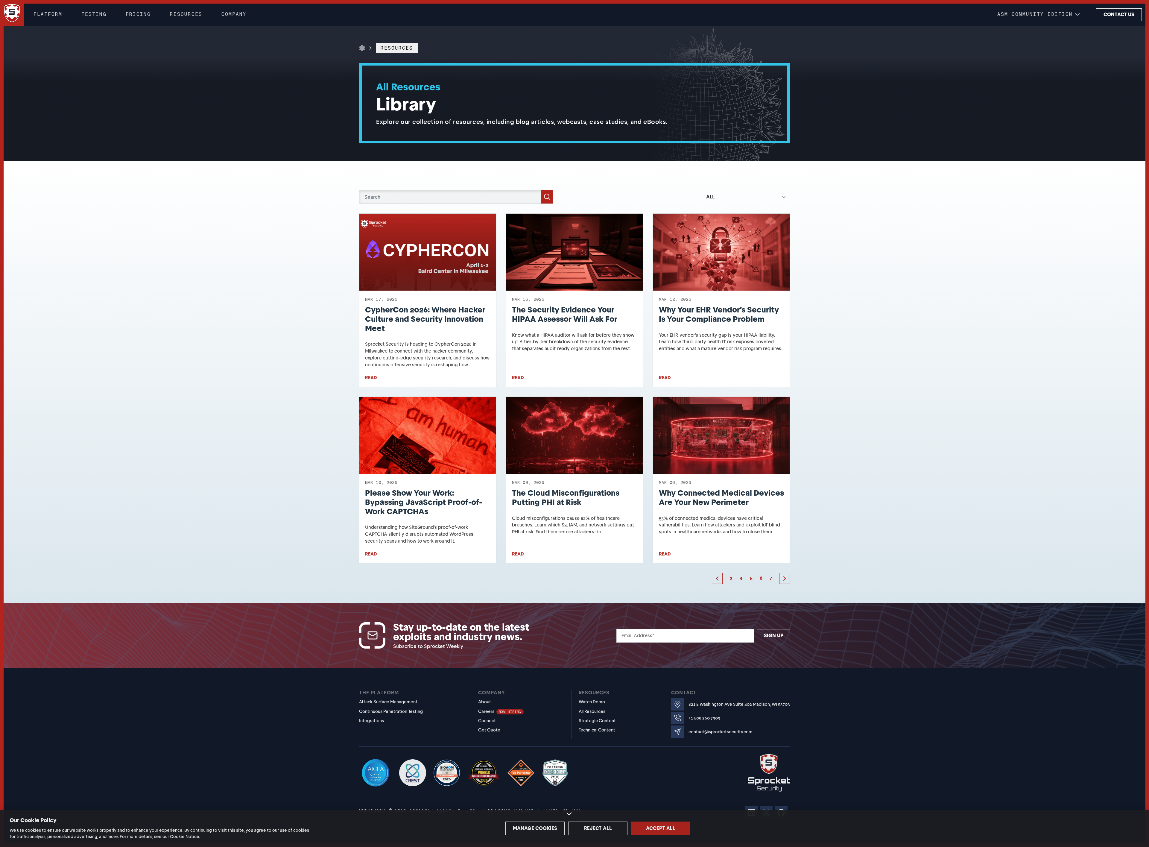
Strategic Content (597, 720)
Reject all (598, 828)
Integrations (371, 720)
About (484, 701)
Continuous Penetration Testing (391, 711)
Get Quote (489, 730)
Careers (499, 711)
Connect (487, 720)
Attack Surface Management (388, 701)
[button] (1039, 14)
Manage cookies (535, 828)
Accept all (660, 828)
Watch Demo (592, 701)
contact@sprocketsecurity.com (720, 732)
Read (371, 377)
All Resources (592, 711)
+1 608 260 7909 (704, 718)
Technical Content (597, 730)
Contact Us (1119, 14)
